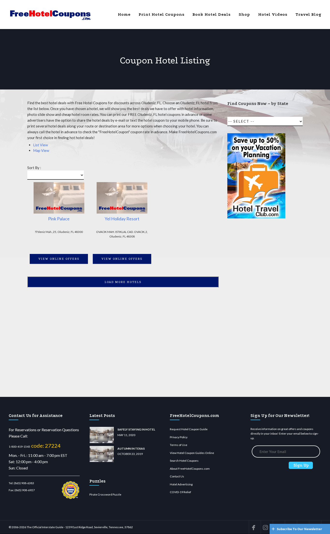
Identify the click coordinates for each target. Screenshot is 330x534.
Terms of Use (178, 445)
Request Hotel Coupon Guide (189, 429)
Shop (244, 14)
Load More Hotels (123, 282)
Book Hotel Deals (211, 14)
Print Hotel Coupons (161, 14)
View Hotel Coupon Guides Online (192, 453)
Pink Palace (59, 218)
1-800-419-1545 (19, 446)
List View (40, 145)
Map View (41, 150)
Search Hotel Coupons (184, 460)
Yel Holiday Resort (122, 218)
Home (124, 14)
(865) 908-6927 (24, 490)
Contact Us (177, 476)
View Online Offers (58, 258)
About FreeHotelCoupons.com (190, 468)
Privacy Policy (178, 437)
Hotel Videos (272, 14)
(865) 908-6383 (24, 483)
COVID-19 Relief (180, 492)
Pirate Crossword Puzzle (105, 494)
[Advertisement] (256, 309)
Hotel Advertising (181, 484)
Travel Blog (308, 14)
